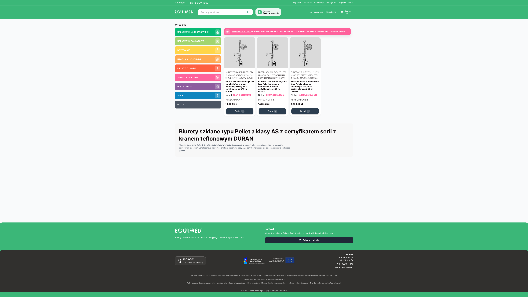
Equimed (251, 291)
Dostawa (308, 3)
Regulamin (297, 3)
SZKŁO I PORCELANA (241, 31)
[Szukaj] (248, 12)
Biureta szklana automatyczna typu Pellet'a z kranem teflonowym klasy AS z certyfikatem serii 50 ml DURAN (305, 86)
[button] (345, 12)
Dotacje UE (331, 3)
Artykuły (342, 3)
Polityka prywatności (279, 291)
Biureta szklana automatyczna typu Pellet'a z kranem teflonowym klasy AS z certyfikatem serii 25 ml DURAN (272, 86)
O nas (350, 3)
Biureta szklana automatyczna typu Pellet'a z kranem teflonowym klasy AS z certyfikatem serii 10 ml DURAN (240, 86)
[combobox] (225, 12)
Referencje (319, 3)
